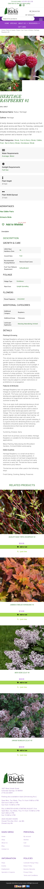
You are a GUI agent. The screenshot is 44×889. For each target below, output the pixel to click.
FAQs (3, 863)
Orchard (35, 324)
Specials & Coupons (8, 872)
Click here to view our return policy (19, 3)
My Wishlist (28, 15)
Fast (20, 256)
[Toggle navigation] (41, 20)
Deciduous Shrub (27, 143)
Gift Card (22, 27)
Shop (3, 840)
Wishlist (26, 840)
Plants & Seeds (10, 30)
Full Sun (5, 170)
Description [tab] (5, 231)
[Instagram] (23, 5)
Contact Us (5, 849)
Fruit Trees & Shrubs (27, 30)
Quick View (23, 551)
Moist (12, 156)
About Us (22, 23)
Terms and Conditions (31, 875)
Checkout (27, 846)
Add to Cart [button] (23, 547)
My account (28, 11)
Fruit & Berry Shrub (28, 140)
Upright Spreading (22, 286)
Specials (13, 23)
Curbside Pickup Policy (31, 863)
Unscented (20, 299)
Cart (25, 843)
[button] (41, 39)
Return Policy (28, 866)
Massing (20, 324)
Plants (18, 30)
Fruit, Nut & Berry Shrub (10, 143)
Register (35, 11)
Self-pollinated (24, 268)
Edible (39, 140)
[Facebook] (20, 5)
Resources (33, 23)
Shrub (16, 140)
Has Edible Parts (7, 211)
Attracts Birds (6, 217)
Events (4, 866)
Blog (3, 846)
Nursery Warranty (29, 869)
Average (5, 156)
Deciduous (20, 281)
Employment (5, 869)
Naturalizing (28, 324)
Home (7, 23)
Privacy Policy (28, 872)
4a (20, 250)
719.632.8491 (16, 1)
